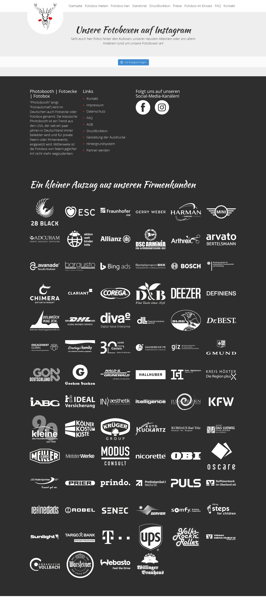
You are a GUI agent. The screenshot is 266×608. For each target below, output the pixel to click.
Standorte (139, 6)
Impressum (95, 105)
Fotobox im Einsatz (198, 6)
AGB (89, 124)
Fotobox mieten (96, 6)
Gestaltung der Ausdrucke (105, 137)
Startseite (75, 6)
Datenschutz (95, 111)
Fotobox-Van (120, 6)
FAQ (218, 6)
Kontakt (229, 6)
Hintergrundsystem (100, 144)
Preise (177, 6)
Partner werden (98, 150)
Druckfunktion (159, 6)
